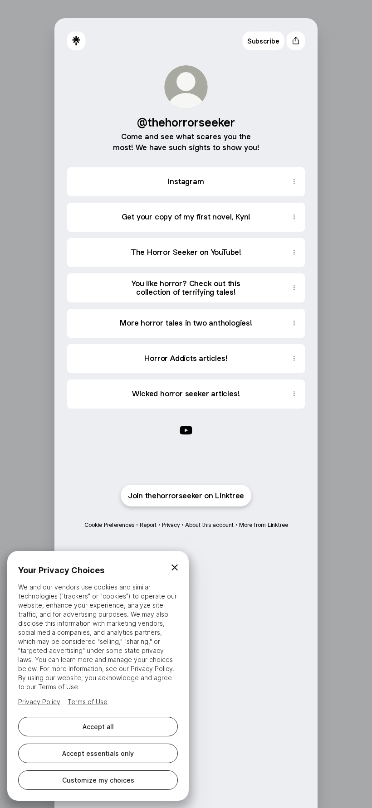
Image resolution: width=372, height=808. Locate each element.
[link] (186, 430)
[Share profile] (296, 41)
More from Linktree (263, 525)
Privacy (171, 525)
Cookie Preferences (109, 525)
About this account (209, 525)
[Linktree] (76, 41)
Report (148, 525)
